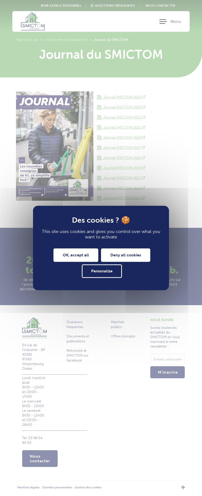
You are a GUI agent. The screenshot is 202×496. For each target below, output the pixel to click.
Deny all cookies (125, 255)
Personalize (102, 271)
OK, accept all (76, 255)
